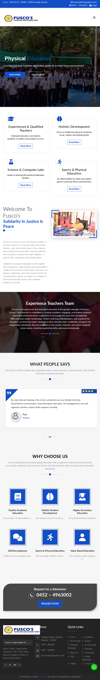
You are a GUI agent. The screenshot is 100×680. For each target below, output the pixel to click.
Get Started (38, 75)
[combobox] (17, 642)
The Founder (75, 641)
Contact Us (89, 663)
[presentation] (7, 66)
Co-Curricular (90, 645)
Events (87, 641)
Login (94, 5)
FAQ (72, 656)
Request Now (50, 604)
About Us (74, 653)
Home (72, 637)
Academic (88, 637)
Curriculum (89, 653)
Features (88, 649)
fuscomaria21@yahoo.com (84, 2)
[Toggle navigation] (94, 17)
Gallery (73, 663)
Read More (14, 75)
